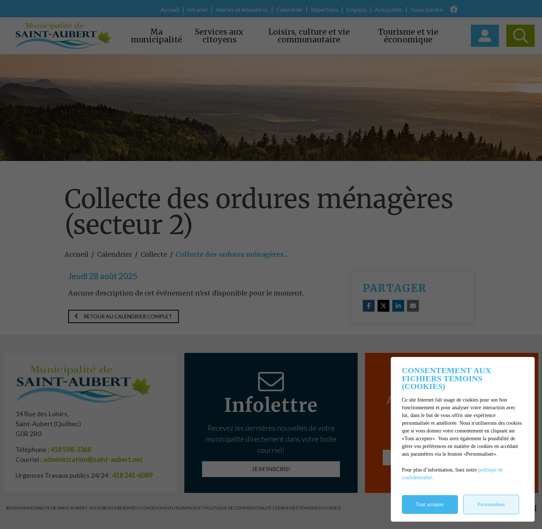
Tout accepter (430, 504)
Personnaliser (491, 504)
